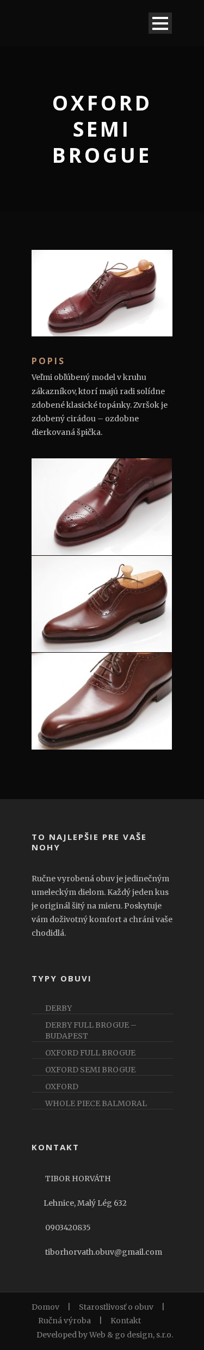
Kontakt (125, 1321)
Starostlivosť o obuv (116, 1307)
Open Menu (160, 23)
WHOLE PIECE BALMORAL (96, 1103)
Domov (45, 1307)
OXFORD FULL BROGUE (90, 1053)
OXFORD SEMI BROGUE (90, 1070)
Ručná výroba (64, 1321)
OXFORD (61, 1086)
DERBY (58, 1008)
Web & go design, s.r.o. (130, 1335)
